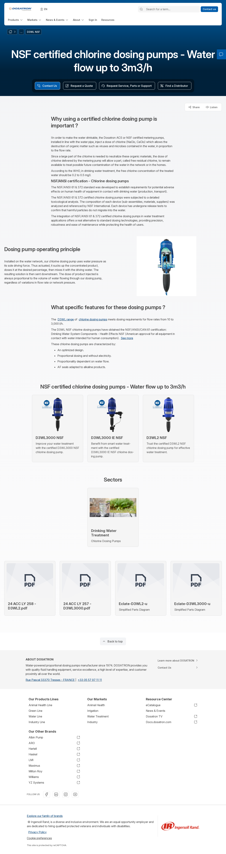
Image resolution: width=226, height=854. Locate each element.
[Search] (141, 9)
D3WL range (66, 319)
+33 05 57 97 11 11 (90, 680)
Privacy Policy (37, 832)
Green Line (35, 710)
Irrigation (92, 710)
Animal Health (96, 705)
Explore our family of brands (45, 816)
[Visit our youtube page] (75, 794)
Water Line (35, 716)
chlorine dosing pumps (93, 319)
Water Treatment (98, 716)
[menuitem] (15, 20)
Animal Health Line (40, 705)
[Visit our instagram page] (65, 794)
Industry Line (37, 722)
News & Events (155, 710)
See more (127, 338)
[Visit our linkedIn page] (56, 794)
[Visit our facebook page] (46, 794)
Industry (92, 722)
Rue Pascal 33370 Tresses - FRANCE (50, 680)
